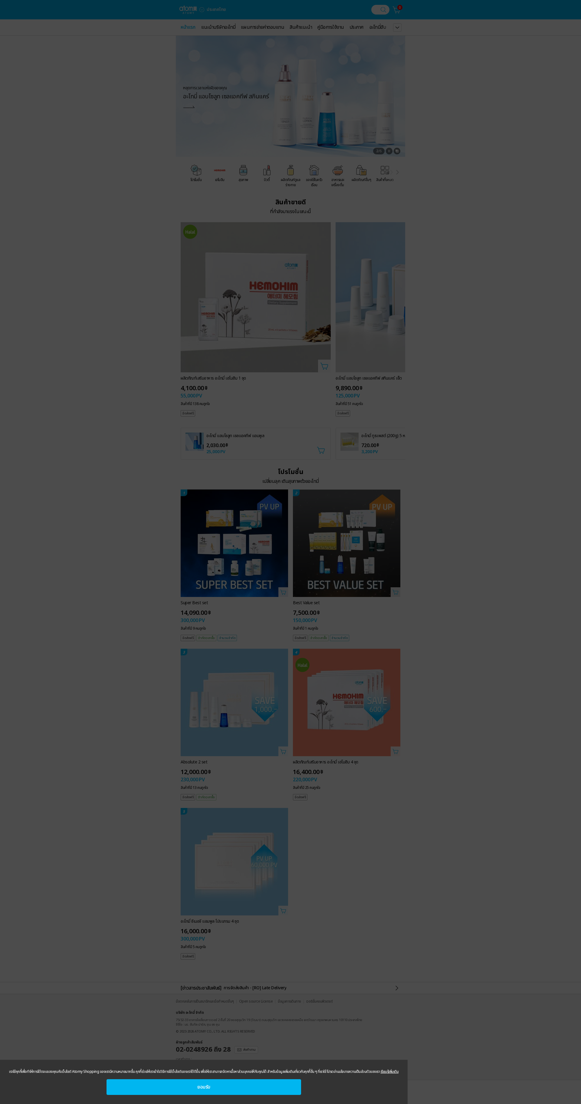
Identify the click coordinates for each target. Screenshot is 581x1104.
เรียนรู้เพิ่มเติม (390, 1071)
